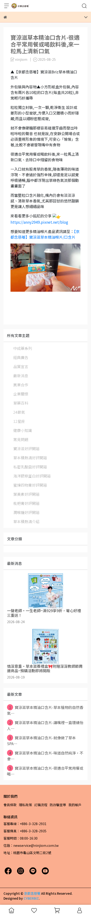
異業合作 (20, 385)
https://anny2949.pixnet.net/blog (39, 222)
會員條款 (10, 804)
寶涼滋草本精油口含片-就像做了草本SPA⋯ (41, 740)
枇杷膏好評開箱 (26, 503)
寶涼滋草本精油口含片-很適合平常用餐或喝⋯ (45, 771)
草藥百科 (20, 403)
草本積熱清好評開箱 (30, 457)
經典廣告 (20, 357)
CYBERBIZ (31, 898)
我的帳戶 (74, 804)
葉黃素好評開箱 (26, 494)
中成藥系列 (22, 348)
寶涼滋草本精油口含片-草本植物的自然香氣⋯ (45, 710)
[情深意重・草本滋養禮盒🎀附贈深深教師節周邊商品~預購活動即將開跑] (45, 646)
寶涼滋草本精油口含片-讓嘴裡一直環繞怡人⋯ (45, 725)
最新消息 (20, 375)
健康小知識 (22, 430)
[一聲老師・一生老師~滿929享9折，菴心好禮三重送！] (45, 590)
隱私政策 (25, 804)
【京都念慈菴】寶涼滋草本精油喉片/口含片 (45, 234)
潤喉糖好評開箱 (26, 512)
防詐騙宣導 (58, 804)
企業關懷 (20, 394)
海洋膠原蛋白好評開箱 (32, 476)
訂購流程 (40, 804)
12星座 (19, 421)
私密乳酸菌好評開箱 (30, 467)
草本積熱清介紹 (26, 521)
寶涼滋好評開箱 (26, 448)
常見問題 (20, 439)
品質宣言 (20, 366)
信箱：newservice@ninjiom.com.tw (31, 845)
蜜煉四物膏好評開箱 (30, 485)
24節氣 (19, 412)
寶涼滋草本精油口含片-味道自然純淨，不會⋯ (45, 756)
